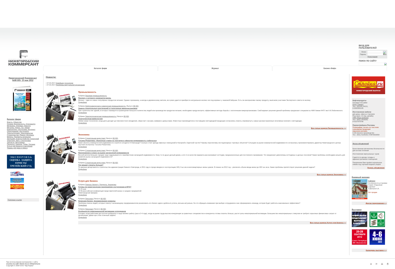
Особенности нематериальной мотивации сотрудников (102, 211)
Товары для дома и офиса (17, 148)
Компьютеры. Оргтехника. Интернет (21, 129)
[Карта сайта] (376, 264)
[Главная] (371, 264)
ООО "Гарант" (358, 104)
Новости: (51, 77)
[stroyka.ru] (368, 93)
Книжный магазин (361, 177)
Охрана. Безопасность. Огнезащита (21, 124)
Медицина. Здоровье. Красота (19, 126)
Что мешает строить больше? (90, 165)
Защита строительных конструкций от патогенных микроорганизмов (107, 108)
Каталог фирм (100, 68)
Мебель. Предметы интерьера (19, 137)
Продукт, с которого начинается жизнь (94, 98)
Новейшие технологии (64, 83)
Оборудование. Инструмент (18, 131)
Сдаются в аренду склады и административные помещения (365, 158)
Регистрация (372, 57)
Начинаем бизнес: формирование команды (96, 201)
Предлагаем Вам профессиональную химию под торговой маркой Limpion (367, 163)
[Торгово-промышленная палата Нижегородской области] (21, 168)
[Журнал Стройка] (17, 188)
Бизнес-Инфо (330, 68)
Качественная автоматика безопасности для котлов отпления (368, 149)
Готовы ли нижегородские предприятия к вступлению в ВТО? (104, 187)
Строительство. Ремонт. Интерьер (20, 135)
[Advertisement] (197, 21)
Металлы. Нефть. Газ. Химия (18, 128)
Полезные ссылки (15, 200)
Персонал (89, 199)
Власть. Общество (14, 122)
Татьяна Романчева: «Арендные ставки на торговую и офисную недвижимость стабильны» (117, 141)
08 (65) (136, 106)
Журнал (215, 68)
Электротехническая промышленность (100, 116)
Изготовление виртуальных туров (366, 154)
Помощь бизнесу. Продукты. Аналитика (100, 185)
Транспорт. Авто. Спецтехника (19, 141)
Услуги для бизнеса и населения (19, 146)
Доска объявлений (361, 144)
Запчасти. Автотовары (16, 142)
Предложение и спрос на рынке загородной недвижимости (103, 153)
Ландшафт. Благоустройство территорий (23, 139)
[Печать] (382, 264)
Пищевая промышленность (96, 96)
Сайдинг (371, 181)
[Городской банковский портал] (17, 182)
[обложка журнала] (22, 116)
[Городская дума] (17, 176)
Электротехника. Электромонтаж (20, 133)
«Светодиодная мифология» (90, 119)
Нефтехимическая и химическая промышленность (105, 106)
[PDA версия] (387, 264)
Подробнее (82, 102)
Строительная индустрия (95, 138)
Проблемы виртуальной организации (70, 85)
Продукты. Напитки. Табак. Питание (21, 144)
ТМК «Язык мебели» (361, 118)
